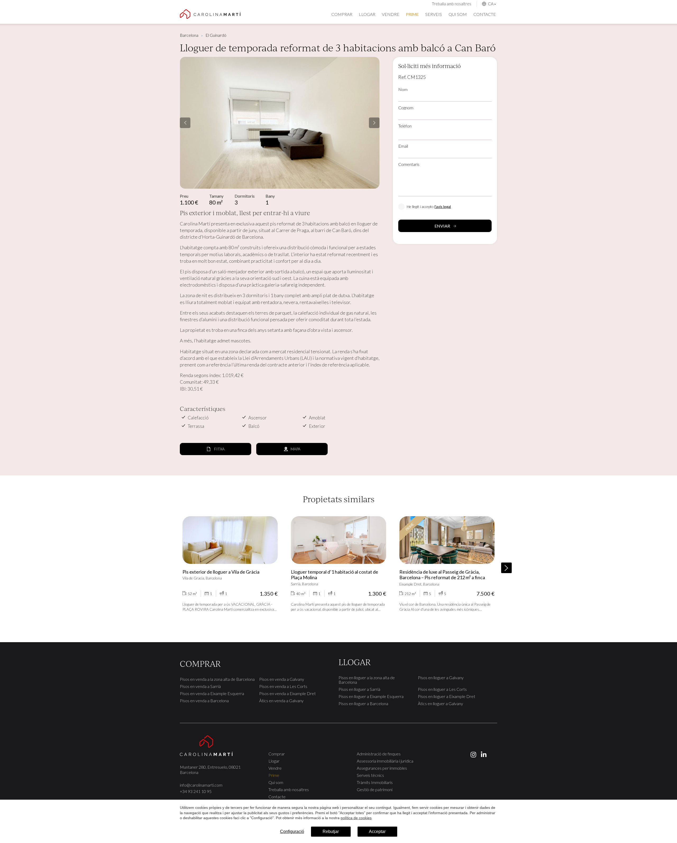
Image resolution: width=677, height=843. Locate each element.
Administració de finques (379, 753)
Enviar (442, 225)
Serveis (433, 14)
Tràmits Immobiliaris (375, 782)
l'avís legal (442, 206)
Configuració (292, 831)
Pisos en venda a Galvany (281, 679)
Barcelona (189, 35)
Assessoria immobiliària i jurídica (385, 761)
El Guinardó (215, 35)
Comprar (341, 14)
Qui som (458, 14)
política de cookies (356, 818)
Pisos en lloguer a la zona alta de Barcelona (366, 680)
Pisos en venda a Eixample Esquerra (212, 693)
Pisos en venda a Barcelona (204, 700)
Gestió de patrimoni (374, 789)
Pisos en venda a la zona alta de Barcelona (217, 679)
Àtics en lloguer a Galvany (440, 703)
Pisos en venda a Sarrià (200, 686)
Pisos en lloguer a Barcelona (363, 703)
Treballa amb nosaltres (451, 3)
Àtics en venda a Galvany (281, 700)
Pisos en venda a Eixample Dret (287, 693)
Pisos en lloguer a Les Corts (442, 689)
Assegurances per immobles (382, 768)
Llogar (367, 14)
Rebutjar (331, 831)
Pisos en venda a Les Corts (283, 686)
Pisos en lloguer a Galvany (441, 677)
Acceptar (377, 831)
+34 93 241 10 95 (196, 791)
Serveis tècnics (370, 775)
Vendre (390, 14)
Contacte (484, 14)
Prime (412, 14)
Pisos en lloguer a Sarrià (359, 689)
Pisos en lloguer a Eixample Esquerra (371, 696)
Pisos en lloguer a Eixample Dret (446, 696)
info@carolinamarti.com (201, 784)
